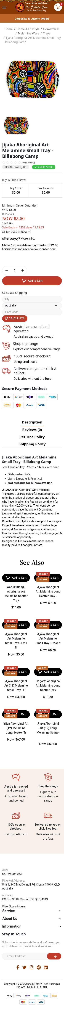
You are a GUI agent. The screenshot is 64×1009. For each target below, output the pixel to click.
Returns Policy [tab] (32, 436)
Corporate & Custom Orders (32, 18)
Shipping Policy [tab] (32, 444)
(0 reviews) (28, 162)
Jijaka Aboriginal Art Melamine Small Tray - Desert (48, 638)
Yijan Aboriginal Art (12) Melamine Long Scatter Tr (16, 728)
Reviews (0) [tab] (32, 429)
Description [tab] (32, 422)
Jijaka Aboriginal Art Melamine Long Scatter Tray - (48, 591)
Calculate (16, 318)
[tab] (32, 422)
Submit (54, 956)
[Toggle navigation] (4, 7)
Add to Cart (35, 280)
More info (27, 238)
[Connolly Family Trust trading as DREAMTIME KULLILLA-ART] (32, 6)
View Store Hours (14, 906)
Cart (58, 7)
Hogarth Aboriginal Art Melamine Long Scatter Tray (48, 685)
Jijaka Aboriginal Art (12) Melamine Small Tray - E (16, 685)
